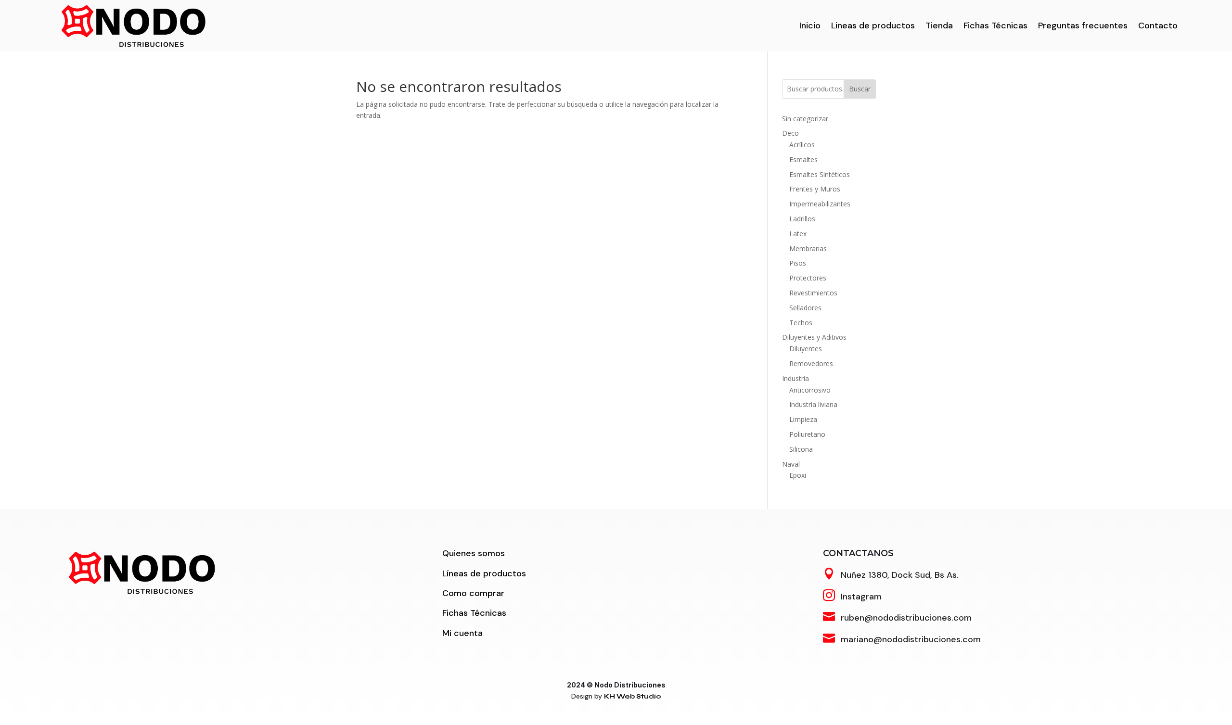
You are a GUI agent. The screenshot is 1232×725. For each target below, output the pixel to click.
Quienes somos (473, 553)
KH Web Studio (632, 696)
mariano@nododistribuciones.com (911, 639)
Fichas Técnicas (995, 25)
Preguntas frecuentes (1083, 25)
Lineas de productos (873, 25)
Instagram (861, 596)
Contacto (1158, 25)
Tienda (939, 25)
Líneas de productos (484, 573)
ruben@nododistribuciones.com (906, 617)
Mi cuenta (462, 633)
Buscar (860, 88)
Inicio (810, 25)
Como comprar (473, 593)
